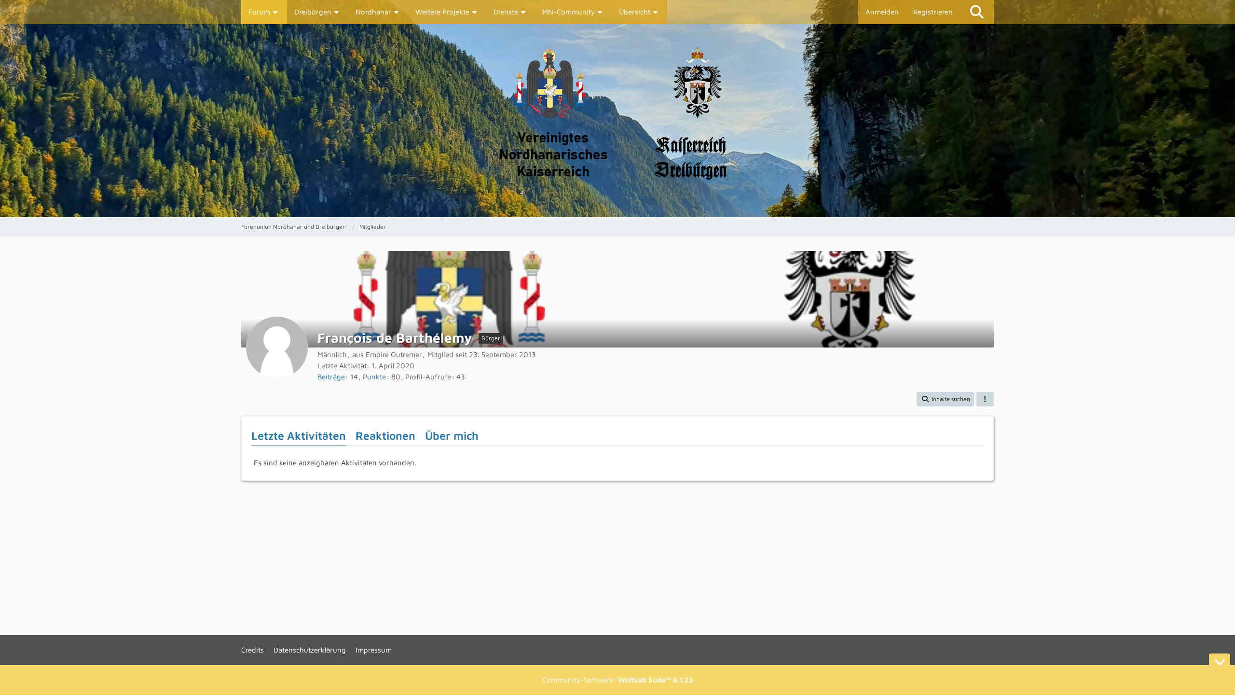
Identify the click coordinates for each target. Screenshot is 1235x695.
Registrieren (933, 12)
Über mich (452, 435)
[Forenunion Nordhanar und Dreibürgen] (617, 121)
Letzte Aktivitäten (298, 435)
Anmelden (882, 12)
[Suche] (977, 12)
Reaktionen (385, 435)
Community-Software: (617, 680)
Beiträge (331, 377)
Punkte (374, 377)
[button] (945, 399)
